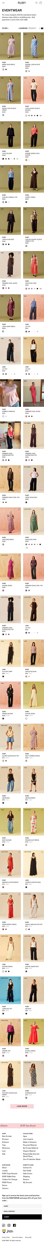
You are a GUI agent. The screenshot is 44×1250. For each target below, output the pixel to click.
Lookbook (23, 28)
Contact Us (27, 1168)
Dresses (5, 1139)
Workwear (6, 1148)
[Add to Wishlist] (19, 35)
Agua (25, 1136)
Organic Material (29, 1151)
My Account (27, 1182)
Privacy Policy (6, 1237)
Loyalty (5, 1171)
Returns (26, 1179)
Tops (4, 1145)
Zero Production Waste (31, 1159)
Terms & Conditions (17, 1237)
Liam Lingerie (28, 1139)
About (4, 1168)
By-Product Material (30, 1148)
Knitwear (5, 1142)
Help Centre (27, 1174)
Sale (3, 1154)
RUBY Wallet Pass (9, 1176)
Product (32, 28)
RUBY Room (7, 1182)
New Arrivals (7, 1136)
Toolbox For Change (9, 1179)
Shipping (26, 1176)
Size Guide (27, 1171)
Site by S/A (28, 1237)
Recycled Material (30, 1145)
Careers (5, 1188)
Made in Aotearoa (29, 1142)
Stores (4, 1185)
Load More (22, 1106)
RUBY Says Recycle (9, 1174)
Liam (4, 1151)
